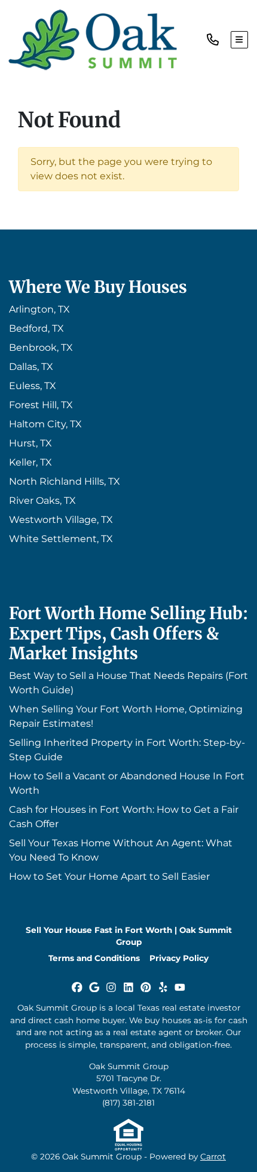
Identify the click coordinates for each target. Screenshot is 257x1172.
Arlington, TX (39, 309)
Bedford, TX (36, 328)
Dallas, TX (31, 366)
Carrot (213, 1156)
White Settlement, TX (61, 538)
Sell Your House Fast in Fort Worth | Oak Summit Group (129, 936)
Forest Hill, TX (41, 405)
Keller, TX (30, 462)
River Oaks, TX (42, 500)
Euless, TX (32, 385)
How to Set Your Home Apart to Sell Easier (109, 876)
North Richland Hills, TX (64, 481)
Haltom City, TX (45, 424)
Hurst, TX (30, 443)
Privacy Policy (179, 958)
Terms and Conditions (94, 958)
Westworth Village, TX (61, 519)
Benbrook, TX (41, 347)
